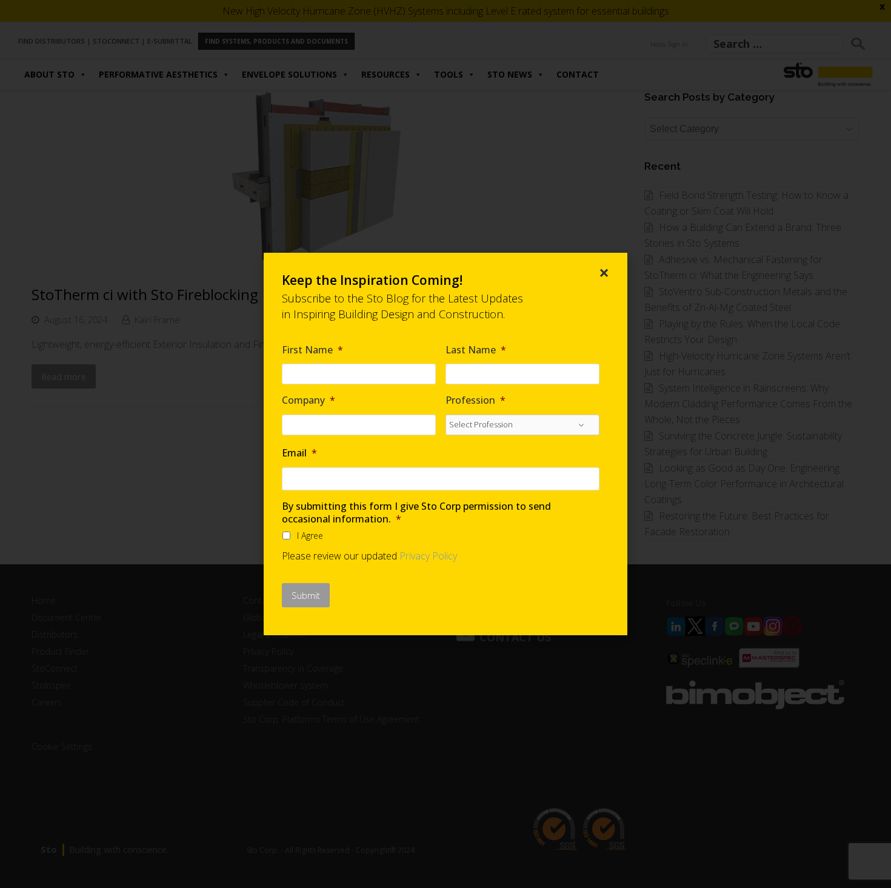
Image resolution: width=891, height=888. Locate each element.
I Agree (310, 535)
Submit (306, 595)
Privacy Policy (428, 556)
